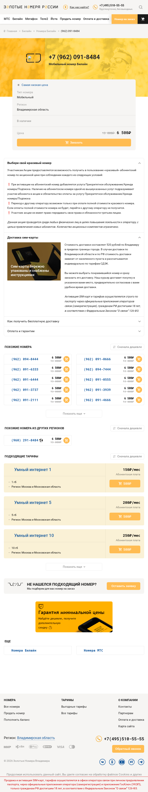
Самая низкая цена (35, 85)
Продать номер (70, 19)
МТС (7, 19)
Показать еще (72, 413)
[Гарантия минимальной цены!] (74, 616)
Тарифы (67, 700)
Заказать (76, 142)
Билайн (18, 19)
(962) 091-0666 (97, 359)
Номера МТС (93, 650)
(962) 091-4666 (97, 400)
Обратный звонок (128, 749)
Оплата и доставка (96, 19)
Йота (54, 19)
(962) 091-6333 (24, 369)
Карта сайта (126, 726)
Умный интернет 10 (34, 535)
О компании (128, 700)
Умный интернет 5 (32, 502)
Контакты (125, 706)
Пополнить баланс (17, 719)
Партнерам (125, 713)
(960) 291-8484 (24, 440)
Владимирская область (36, 738)
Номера (10, 700)
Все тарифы (69, 713)
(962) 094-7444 (97, 369)
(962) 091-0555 (97, 379)
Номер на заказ (124, 19)
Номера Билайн (23, 650)
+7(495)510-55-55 (111, 5)
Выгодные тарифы (74, 706)
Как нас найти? (79, 7)
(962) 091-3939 (97, 390)
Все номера (12, 706)
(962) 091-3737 (24, 390)
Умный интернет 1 (32, 469)
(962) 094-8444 (24, 359)
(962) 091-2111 (24, 400)
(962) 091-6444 (24, 379)
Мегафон (31, 19)
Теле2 (44, 19)
